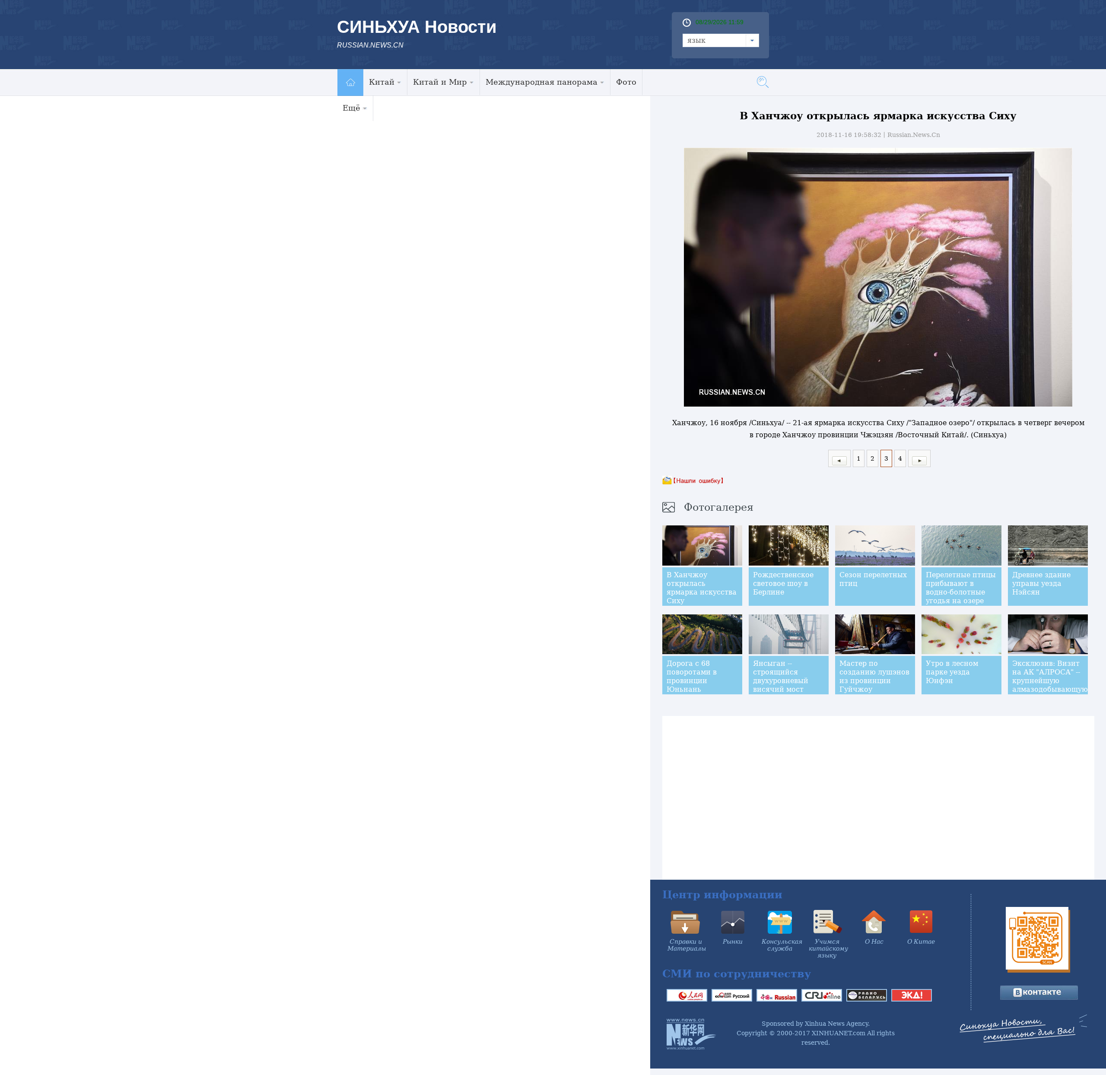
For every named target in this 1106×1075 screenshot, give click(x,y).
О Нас (874, 941)
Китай (381, 81)
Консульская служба (782, 945)
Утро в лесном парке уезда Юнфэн (952, 672)
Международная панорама (541, 81)
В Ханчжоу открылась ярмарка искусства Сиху (702, 588)
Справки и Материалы (686, 945)
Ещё (351, 107)
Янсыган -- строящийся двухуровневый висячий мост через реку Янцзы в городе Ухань (786, 685)
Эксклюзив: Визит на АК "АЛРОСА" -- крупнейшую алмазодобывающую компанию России (1050, 680)
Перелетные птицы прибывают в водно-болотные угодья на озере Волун (961, 592)
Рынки (733, 941)
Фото (626, 81)
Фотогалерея (718, 507)
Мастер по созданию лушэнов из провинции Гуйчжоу (874, 676)
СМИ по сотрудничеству (736, 973)
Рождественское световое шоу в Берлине (783, 583)
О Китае (921, 941)
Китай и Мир (440, 81)
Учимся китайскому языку (828, 948)
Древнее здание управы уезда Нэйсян (1041, 583)
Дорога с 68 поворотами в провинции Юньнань (692, 676)
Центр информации (722, 894)
